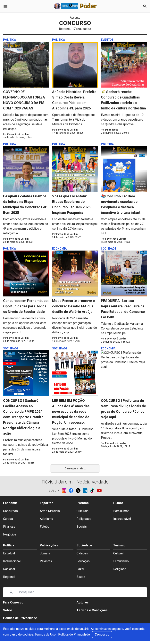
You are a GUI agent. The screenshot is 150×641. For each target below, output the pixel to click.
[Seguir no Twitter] (79, 490)
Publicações (49, 545)
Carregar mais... (75, 468)
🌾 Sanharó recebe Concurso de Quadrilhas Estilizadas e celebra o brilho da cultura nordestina (123, 100)
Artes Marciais (50, 511)
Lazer (80, 569)
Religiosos (84, 519)
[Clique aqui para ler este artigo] (26, 65)
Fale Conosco (13, 602)
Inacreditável (122, 519)
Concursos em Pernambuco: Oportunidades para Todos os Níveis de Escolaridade (26, 306)
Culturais (82, 511)
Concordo (102, 634)
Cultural (118, 553)
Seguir (54, 490)
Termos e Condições (92, 610)
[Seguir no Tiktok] (93, 490)
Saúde (81, 577)
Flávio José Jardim (18, 134)
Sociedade (84, 545)
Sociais (82, 526)
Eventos (83, 503)
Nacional (9, 569)
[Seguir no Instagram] (65, 490)
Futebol (45, 526)
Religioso (119, 569)
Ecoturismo (121, 561)
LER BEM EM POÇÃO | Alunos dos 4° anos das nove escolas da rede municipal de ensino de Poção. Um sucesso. (70, 411)
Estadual (9, 553)
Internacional (12, 561)
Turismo (119, 545)
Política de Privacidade (74, 634)
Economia (10, 503)
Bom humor (121, 511)
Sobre (7, 610)
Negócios (9, 534)
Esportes (46, 503)
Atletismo (46, 519)
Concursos (10, 511)
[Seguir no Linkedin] (86, 490)
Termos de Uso (45, 634)
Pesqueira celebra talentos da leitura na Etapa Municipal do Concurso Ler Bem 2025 (24, 204)
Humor (118, 503)
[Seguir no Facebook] (72, 490)
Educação (83, 561)
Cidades (82, 553)
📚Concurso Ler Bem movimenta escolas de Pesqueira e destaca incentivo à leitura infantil (121, 204)
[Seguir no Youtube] (99, 490)
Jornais (45, 553)
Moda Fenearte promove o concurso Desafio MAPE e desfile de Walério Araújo (73, 306)
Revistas (46, 561)
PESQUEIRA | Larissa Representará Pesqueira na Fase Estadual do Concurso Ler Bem (123, 309)
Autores (83, 602)
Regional (9, 577)
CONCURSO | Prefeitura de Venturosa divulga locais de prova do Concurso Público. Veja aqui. (123, 408)
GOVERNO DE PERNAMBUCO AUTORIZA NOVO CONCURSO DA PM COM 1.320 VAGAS (24, 100)
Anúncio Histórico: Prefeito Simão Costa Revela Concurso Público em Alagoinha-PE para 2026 (74, 100)
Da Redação (111, 129)
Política (8, 545)
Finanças (9, 526)
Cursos (8, 519)
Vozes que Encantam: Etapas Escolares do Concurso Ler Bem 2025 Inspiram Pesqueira (71, 204)
